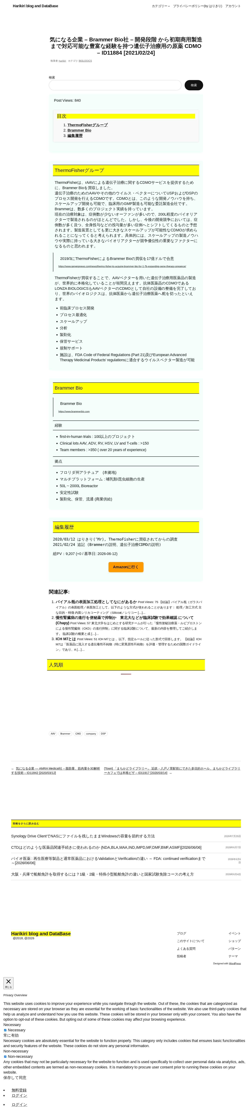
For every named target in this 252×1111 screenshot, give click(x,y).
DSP (103, 733)
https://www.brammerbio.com (73, 411)
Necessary (16, 1030)
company (91, 733)
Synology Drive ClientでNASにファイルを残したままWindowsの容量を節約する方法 (83, 836)
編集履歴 (75, 135)
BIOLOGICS (85, 60)
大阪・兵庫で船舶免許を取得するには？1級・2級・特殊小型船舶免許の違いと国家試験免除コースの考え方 (102, 874)
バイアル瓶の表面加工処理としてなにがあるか (96, 601)
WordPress (235, 963)
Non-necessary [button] (15, 1051)
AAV (53, 733)
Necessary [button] (12, 1025)
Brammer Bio (79, 130)
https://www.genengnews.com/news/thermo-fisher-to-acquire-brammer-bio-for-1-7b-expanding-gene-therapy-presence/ (122, 266)
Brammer (65, 733)
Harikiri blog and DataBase (35, 6)
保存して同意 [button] (14, 1077)
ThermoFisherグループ (88, 125)
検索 (52, 77)
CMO (78, 733)
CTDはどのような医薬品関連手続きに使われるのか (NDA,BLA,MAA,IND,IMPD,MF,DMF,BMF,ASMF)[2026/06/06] (106, 847)
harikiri (62, 60)
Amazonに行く (126, 567)
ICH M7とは (66, 639)
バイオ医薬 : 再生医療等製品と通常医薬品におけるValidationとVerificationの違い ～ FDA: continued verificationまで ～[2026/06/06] (108, 861)
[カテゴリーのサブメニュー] (169, 6)
